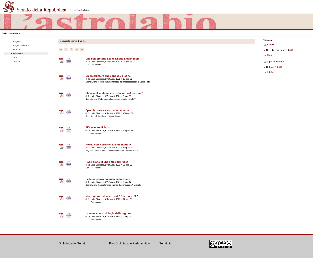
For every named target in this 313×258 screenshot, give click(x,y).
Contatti (16, 61)
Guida (15, 57)
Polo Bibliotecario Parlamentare (129, 243)
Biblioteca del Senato (72, 243)
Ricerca (16, 49)
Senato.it (165, 243)
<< (60, 49)
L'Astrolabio (13, 33)
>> (82, 49)
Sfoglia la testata (20, 45)
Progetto (16, 41)
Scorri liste (18, 53)
